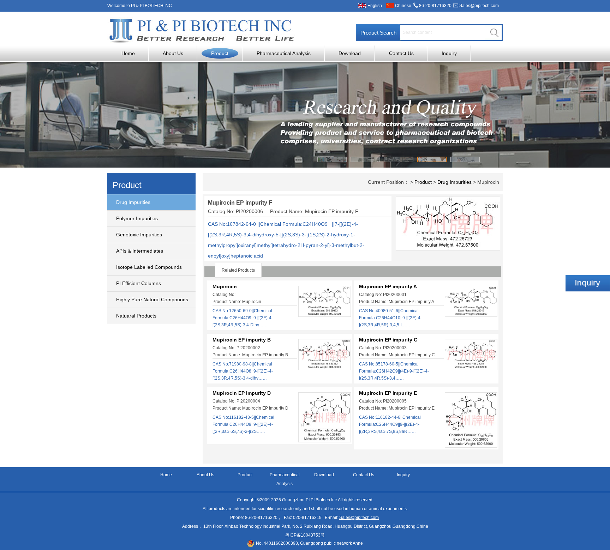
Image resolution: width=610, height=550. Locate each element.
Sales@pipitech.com (479, 5)
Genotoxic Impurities (139, 234)
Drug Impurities (133, 202)
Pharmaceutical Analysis (284, 53)
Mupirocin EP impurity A (388, 286)
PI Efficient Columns (138, 283)
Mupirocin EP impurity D (242, 393)
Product (219, 53)
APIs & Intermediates (139, 251)
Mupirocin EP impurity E (388, 393)
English (374, 5)
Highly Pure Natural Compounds (152, 299)
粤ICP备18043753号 (305, 535)
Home (128, 53)
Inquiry (449, 53)
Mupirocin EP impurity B (242, 340)
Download (350, 53)
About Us (173, 53)
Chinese (403, 5)
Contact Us (401, 53)
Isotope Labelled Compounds (149, 267)
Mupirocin (225, 286)
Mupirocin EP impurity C (388, 340)
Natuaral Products (136, 316)
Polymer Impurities (137, 218)
